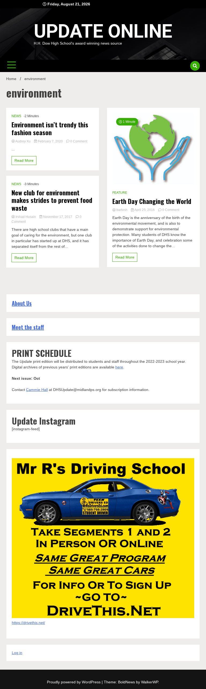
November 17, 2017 (57, 217)
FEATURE (119, 193)
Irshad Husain (26, 217)
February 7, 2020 (50, 141)
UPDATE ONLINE (103, 31)
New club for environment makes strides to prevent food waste (52, 200)
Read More (24, 160)
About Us (22, 303)
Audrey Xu (23, 141)
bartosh (122, 210)
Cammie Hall (37, 389)
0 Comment (78, 141)
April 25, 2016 (145, 210)
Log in (17, 653)
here (119, 367)
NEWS (16, 116)
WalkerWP (149, 682)
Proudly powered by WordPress (74, 682)
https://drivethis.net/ (28, 622)
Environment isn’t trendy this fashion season (50, 128)
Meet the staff (28, 327)
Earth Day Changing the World (151, 201)
